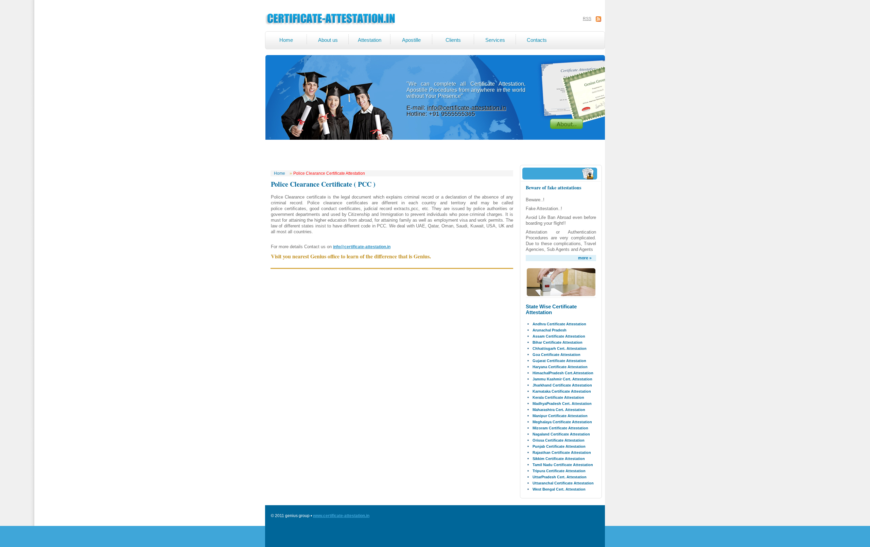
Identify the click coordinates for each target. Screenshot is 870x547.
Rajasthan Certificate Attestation (562, 452)
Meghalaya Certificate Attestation (562, 422)
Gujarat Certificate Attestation (559, 361)
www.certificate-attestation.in (341, 515)
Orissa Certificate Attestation (559, 440)
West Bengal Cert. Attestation (559, 489)
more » (585, 258)
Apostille (411, 40)
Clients (453, 40)
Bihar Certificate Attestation (557, 342)
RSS (587, 18)
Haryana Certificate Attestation (560, 367)
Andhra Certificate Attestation (559, 324)
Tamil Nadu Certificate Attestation (563, 465)
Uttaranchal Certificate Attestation (563, 483)
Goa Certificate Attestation (556, 355)
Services (495, 40)
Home (286, 40)
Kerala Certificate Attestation (558, 397)
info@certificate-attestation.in (466, 107)
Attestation (369, 40)
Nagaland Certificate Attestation (561, 434)
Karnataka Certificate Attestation (562, 391)
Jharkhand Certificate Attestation (562, 385)
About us (328, 40)
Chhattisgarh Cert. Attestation (560, 348)
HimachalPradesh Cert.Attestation (563, 373)
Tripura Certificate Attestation (559, 471)
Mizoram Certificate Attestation (560, 428)
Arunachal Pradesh (550, 330)
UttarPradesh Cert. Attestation (560, 477)
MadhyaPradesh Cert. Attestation (562, 403)
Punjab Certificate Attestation (559, 446)
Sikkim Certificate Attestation (559, 459)
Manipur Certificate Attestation (560, 416)
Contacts (537, 40)
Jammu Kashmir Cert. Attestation (562, 379)
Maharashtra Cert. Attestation (559, 410)
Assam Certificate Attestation (559, 336)
